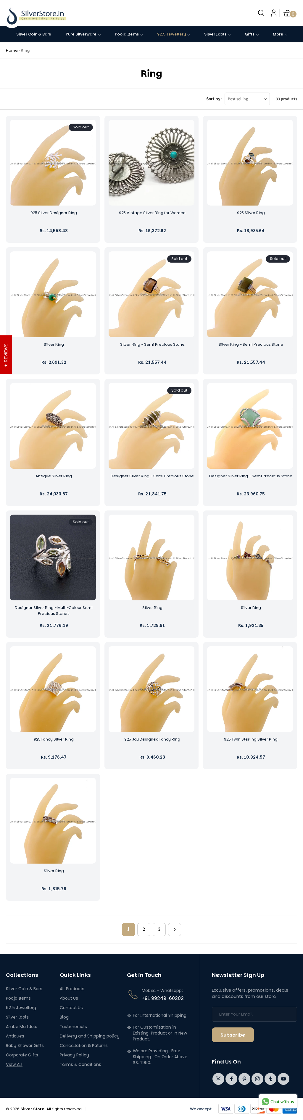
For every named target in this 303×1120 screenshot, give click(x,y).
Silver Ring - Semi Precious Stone (152, 344)
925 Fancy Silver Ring (54, 739)
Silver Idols (17, 1017)
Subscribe (232, 1035)
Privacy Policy (74, 1055)
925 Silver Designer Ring (53, 213)
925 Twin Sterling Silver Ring (251, 739)
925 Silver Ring (251, 213)
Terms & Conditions (80, 1064)
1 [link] (128, 929)
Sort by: (214, 98)
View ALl (14, 1064)
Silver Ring (54, 344)
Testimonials (73, 1026)
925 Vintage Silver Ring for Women (152, 213)
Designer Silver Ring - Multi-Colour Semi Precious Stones (54, 610)
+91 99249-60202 (163, 998)
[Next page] (174, 929)
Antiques (15, 1036)
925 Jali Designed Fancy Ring (152, 739)
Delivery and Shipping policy (90, 1036)
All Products (72, 988)
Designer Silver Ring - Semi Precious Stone (152, 476)
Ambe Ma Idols (21, 1026)
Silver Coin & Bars (24, 988)
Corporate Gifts (22, 1055)
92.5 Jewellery (21, 1007)
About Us (69, 998)
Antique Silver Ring (54, 476)
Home (12, 50)
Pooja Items (18, 998)
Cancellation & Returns (84, 1045)
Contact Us (71, 1007)
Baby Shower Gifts (25, 1045)
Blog (64, 1017)
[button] (261, 13)
